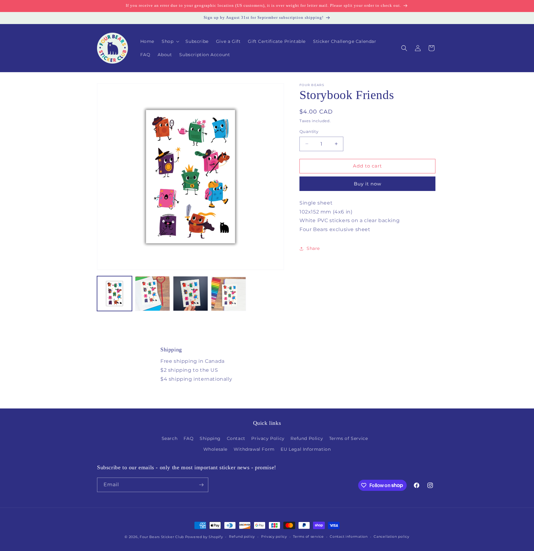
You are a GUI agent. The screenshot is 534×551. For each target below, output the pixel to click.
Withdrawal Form (254, 449)
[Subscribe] (201, 485)
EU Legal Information (306, 449)
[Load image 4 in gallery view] (228, 293)
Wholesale (215, 449)
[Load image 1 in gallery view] (114, 293)
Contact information (348, 536)
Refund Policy (306, 438)
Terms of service (308, 536)
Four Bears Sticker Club (162, 537)
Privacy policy (274, 536)
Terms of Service (348, 438)
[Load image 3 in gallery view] (190, 293)
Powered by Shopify (204, 537)
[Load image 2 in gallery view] (152, 293)
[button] (170, 41)
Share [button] (313, 248)
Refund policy (242, 536)
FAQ (189, 438)
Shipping (210, 438)
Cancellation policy (391, 536)
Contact (236, 438)
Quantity (308, 131)
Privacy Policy (267, 438)
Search (170, 438)
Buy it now (367, 184)
